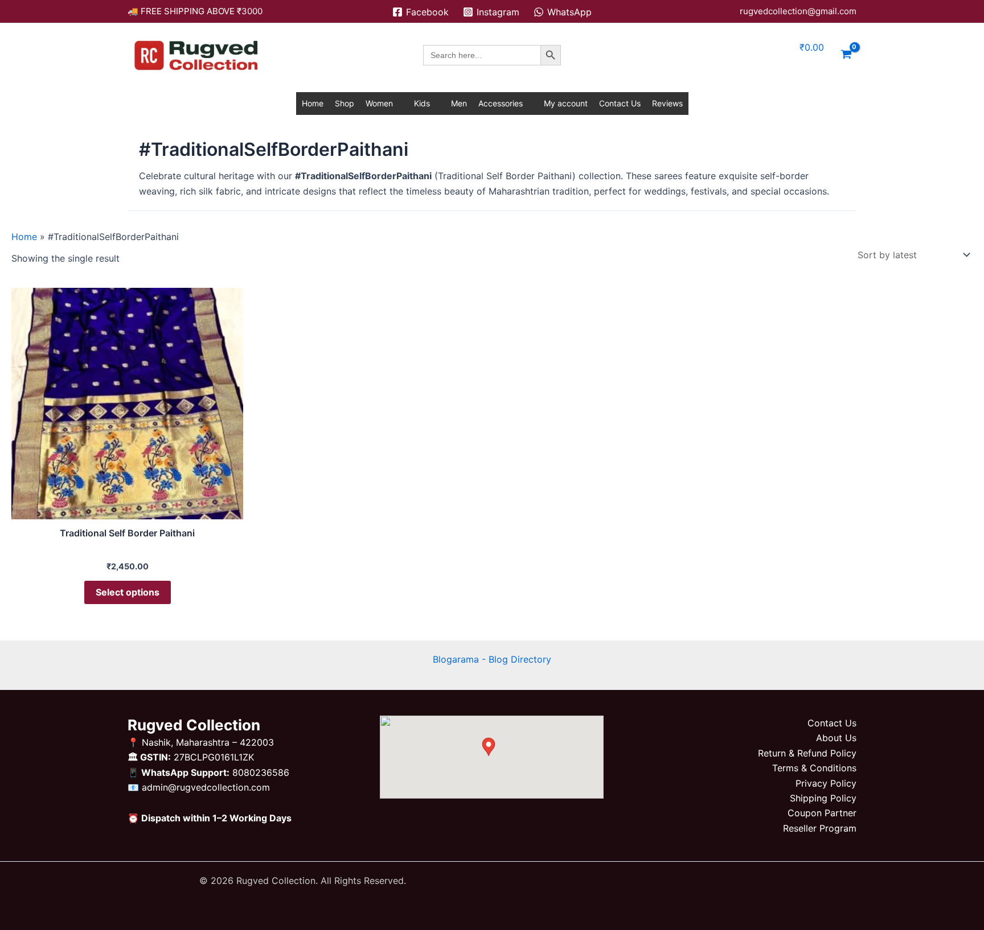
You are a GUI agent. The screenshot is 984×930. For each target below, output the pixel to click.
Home (312, 103)
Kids (422, 103)
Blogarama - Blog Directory (492, 659)
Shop (344, 103)
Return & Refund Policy (807, 753)
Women (379, 103)
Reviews (667, 103)
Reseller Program (819, 828)
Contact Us (620, 103)
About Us (836, 737)
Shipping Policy (823, 798)
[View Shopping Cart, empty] (845, 55)
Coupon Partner (822, 813)
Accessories (500, 103)
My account (566, 103)
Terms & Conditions (814, 768)
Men (459, 103)
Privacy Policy (826, 783)
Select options (127, 592)
